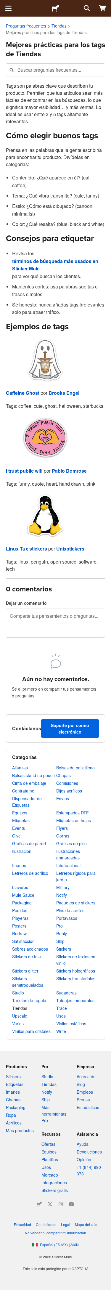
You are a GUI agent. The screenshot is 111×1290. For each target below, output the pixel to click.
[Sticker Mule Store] (39, 1204)
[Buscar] (86, 8)
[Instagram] (60, 1204)
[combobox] (55, 69)
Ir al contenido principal (4, 4)
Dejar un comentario (26, 603)
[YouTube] (71, 1204)
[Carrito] (102, 8)
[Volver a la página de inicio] (55, 8)
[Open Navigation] (8, 8)
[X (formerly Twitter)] (50, 1204)
